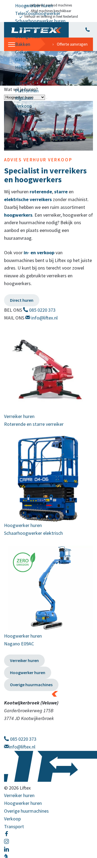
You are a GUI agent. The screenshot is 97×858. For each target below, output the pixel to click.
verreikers (41, 199)
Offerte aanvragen (72, 44)
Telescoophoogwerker (37, 13)
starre (61, 191)
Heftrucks (24, 67)
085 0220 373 (42, 310)
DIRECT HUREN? (87, 29)
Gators (22, 59)
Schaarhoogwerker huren (40, 21)
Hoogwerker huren (34, 5)
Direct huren (21, 300)
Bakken (22, 44)
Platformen (27, 91)
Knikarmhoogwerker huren (42, 29)
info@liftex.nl (44, 318)
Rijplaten (24, 98)
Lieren (21, 83)
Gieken (22, 52)
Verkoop (23, 106)
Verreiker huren (24, 660)
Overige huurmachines (37, 36)
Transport (25, 114)
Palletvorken (27, 75)
